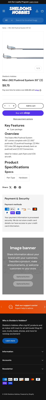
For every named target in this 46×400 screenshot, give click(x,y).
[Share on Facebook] (15, 187)
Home (4, 28)
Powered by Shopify (27, 394)
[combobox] (23, 20)
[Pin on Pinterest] (19, 187)
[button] (42, 11)
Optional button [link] (23, 277)
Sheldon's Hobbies (9, 76)
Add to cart (30, 106)
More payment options (23, 119)
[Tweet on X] (10, 187)
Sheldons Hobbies (14, 394)
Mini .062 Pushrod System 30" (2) (19, 28)
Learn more (33, 2)
